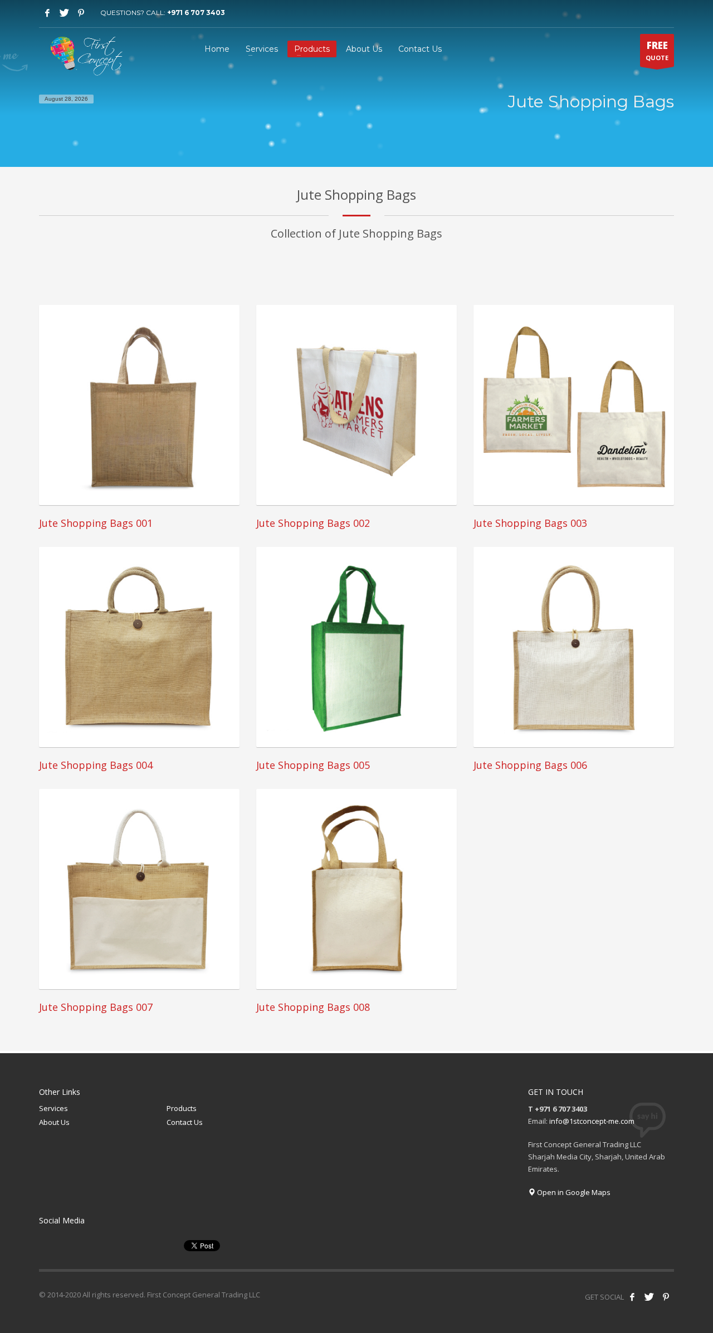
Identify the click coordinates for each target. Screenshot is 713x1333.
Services (53, 1108)
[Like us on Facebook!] (632, 1296)
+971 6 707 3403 (196, 12)
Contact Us (185, 1122)
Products (182, 1108)
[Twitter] (64, 12)
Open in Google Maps (573, 1192)
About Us (54, 1122)
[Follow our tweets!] (649, 1296)
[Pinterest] (80, 12)
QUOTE (657, 50)
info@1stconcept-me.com (591, 1121)
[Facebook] (47, 12)
